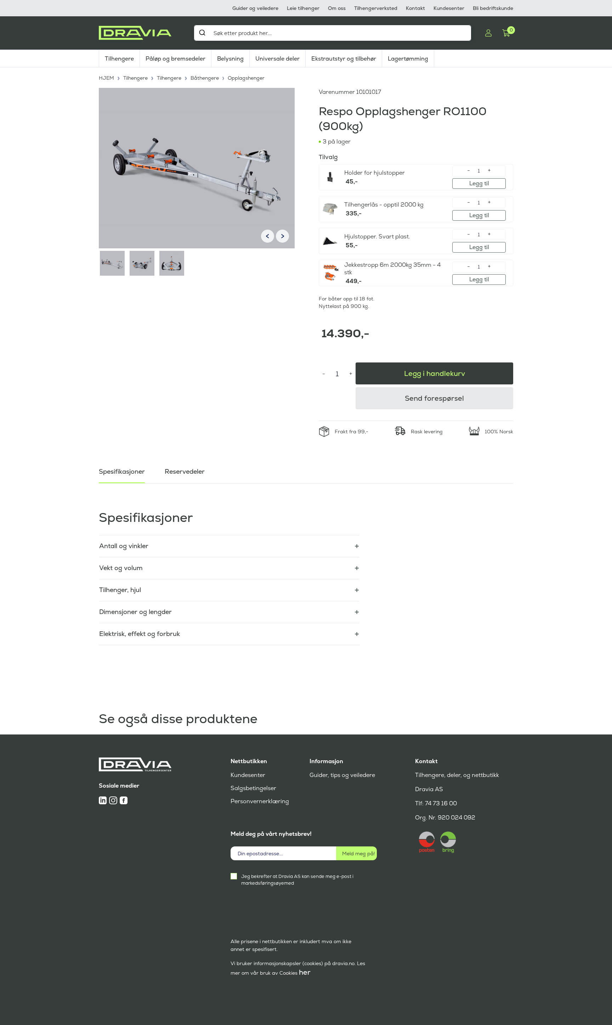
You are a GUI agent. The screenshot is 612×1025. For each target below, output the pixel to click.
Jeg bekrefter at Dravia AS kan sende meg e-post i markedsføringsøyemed (297, 879)
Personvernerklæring (260, 801)
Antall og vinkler (123, 546)
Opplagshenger (246, 78)
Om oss (337, 8)
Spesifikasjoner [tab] (122, 471)
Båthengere (205, 78)
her (305, 972)
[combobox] (332, 33)
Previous (267, 236)
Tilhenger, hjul (120, 590)
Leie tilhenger (303, 8)
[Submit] (202, 32)
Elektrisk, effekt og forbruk (139, 634)
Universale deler (277, 58)
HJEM (106, 78)
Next (282, 236)
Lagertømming (408, 58)
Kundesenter (449, 8)
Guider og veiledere (255, 8)
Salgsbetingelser (253, 788)
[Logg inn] (488, 32)
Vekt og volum (121, 568)
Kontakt (415, 8)
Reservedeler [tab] (185, 471)
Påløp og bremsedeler (175, 58)
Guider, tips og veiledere (342, 775)
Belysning (230, 58)
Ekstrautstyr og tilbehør (343, 58)
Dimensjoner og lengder (135, 612)
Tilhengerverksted (375, 8)
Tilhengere (119, 58)
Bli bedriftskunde (493, 8)
